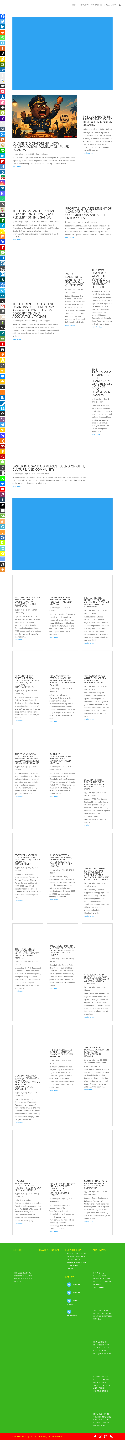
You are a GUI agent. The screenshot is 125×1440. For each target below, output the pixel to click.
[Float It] (2, 43)
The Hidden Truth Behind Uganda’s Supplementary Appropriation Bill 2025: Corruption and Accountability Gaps (33, 310)
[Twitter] (2, 21)
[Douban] (2, 64)
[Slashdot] (2, 279)
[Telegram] (2, 424)
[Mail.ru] (2, 537)
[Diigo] (2, 166)
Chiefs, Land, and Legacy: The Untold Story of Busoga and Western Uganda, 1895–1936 (96, 979)
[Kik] (2, 387)
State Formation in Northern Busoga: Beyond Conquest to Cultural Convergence (27, 859)
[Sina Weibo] (2, 553)
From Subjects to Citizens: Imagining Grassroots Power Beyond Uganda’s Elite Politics (62, 680)
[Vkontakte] (2, 483)
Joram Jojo (47, 57)
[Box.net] (2, 172)
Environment (42, 221)
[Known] (2, 231)
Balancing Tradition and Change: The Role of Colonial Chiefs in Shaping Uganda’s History (62, 950)
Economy (93, 222)
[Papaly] (2, 290)
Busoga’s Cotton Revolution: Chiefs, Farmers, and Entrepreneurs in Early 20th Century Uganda (60, 861)
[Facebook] (2, 16)
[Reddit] (2, 32)
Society (100, 402)
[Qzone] (2, 284)
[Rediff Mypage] (2, 247)
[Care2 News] (2, 516)
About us (84, 5)
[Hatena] (2, 155)
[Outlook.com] (2, 397)
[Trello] (2, 274)
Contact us (96, 5)
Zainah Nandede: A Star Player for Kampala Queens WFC (74, 279)
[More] (2, 569)
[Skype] (2, 408)
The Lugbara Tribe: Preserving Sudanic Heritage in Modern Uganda (97, 121)
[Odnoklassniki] (2, 440)
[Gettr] (2, 344)
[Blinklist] (2, 473)
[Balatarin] (2, 177)
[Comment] (2, 467)
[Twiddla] (2, 123)
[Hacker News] (2, 225)
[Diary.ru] (2, 317)
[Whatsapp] (2, 37)
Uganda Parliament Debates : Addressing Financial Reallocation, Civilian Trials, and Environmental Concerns (27, 1082)
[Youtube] (2, 489)
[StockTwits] (2, 129)
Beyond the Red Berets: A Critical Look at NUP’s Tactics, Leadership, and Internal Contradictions (27, 681)
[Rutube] (2, 349)
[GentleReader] (2, 526)
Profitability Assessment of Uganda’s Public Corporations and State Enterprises (88, 213)
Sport (73, 292)
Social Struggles (44, 321)
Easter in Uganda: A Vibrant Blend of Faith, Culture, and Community (48, 468)
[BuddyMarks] (2, 59)
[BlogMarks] (2, 322)
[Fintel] (2, 220)
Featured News (43, 473)
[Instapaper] (2, 75)
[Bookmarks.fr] (2, 209)
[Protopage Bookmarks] (2, 435)
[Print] (2, 354)
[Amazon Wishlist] (2, 360)
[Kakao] (2, 451)
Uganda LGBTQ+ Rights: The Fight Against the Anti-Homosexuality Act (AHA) (95, 784)
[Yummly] (2, 48)
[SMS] (2, 252)
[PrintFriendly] (2, 548)
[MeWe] (2, 295)
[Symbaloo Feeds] (2, 559)
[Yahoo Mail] (2, 118)
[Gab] (2, 198)
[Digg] (2, 188)
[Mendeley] (2, 446)
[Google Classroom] (2, 381)
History (18, 870)
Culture (109, 129)
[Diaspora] (2, 215)
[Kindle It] (2, 301)
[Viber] (2, 419)
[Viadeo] (2, 564)
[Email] (2, 338)
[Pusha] (2, 403)
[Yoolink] (2, 112)
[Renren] (2, 96)
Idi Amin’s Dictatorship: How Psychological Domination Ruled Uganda (40, 146)
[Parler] (2, 494)
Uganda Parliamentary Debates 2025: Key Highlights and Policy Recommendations (28, 1185)
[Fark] (2, 311)
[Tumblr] (2, 499)
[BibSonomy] (2, 53)
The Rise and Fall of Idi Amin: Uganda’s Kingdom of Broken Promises (61, 1053)
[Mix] (2, 236)
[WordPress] (2, 268)
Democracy (69, 57)
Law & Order (53, 221)
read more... (17, 166)
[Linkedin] (2, 26)
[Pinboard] (2, 241)
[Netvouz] (2, 542)
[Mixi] (2, 145)
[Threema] (2, 413)
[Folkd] (2, 69)
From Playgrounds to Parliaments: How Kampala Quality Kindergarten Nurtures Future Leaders (62, 1189)
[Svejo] (2, 102)
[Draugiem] (2, 521)
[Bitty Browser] (2, 510)
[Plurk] (2, 139)
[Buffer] (2, 505)
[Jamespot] (2, 532)
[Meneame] (2, 392)
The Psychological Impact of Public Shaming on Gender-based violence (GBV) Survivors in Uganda (102, 382)
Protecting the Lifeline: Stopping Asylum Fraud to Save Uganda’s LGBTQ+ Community (96, 602)
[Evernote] (2, 462)
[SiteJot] (2, 430)
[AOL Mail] (2, 327)
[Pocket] (2, 91)
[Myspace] (2, 86)
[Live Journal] (2, 80)
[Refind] (2, 134)
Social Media (110, 5)
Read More (62, 72)
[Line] (2, 150)
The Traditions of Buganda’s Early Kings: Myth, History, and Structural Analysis (27, 953)
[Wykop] (2, 263)
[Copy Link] (2, 370)
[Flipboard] (2, 161)
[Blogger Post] (2, 365)
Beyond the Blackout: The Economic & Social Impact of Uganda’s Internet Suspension (63, 42)
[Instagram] (2, 182)
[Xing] (2, 333)
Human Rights (90, 613)
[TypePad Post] (2, 107)
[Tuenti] (2, 258)
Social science (42, 154)
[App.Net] (2, 204)
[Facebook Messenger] (2, 376)
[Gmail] (2, 306)
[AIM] (2, 478)
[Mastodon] (2, 193)
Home (75, 5)
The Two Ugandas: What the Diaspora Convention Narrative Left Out (101, 278)
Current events (104, 294)
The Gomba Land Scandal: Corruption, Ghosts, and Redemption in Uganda (34, 214)
